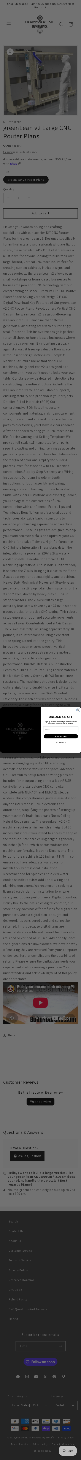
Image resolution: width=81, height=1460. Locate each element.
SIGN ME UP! (60, 736)
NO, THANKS (61, 742)
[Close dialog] (78, 710)
